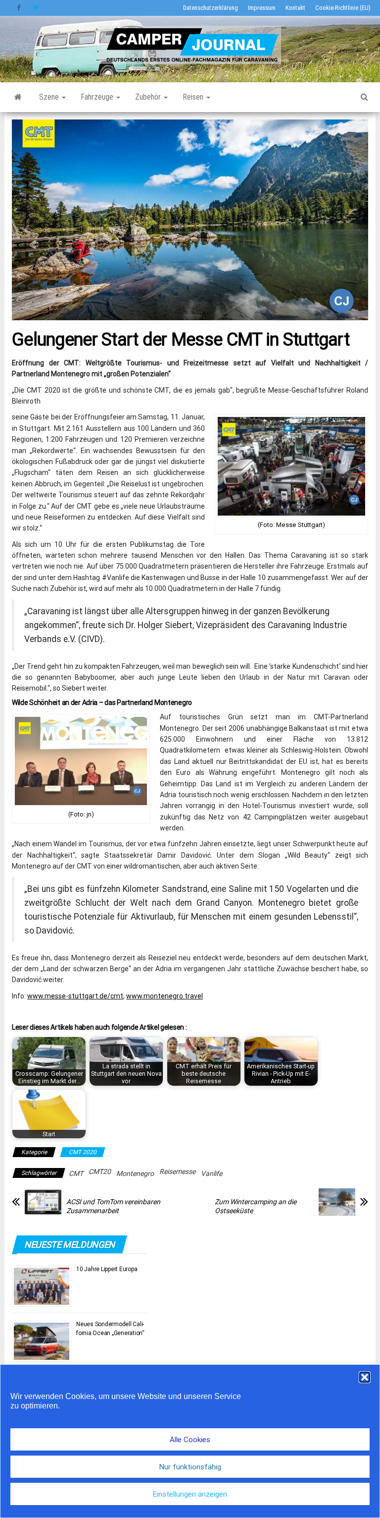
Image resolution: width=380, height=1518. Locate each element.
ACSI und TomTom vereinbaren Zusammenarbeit (113, 1206)
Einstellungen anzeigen (190, 1494)
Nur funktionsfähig (190, 1466)
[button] (365, 1377)
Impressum (262, 7)
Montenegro (135, 1173)
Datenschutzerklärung (210, 7)
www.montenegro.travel (164, 996)
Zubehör (149, 97)
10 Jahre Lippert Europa (106, 1269)
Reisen (194, 97)
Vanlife (211, 1173)
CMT (76, 1173)
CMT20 (100, 1171)
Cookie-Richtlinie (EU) (343, 7)
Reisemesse (177, 1171)
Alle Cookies (190, 1439)
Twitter (36, 8)
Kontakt (295, 7)
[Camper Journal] (18, 97)
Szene (50, 97)
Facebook (20, 8)
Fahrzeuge (98, 97)
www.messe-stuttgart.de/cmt (75, 996)
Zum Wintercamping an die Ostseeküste (255, 1206)
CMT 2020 (82, 1152)
